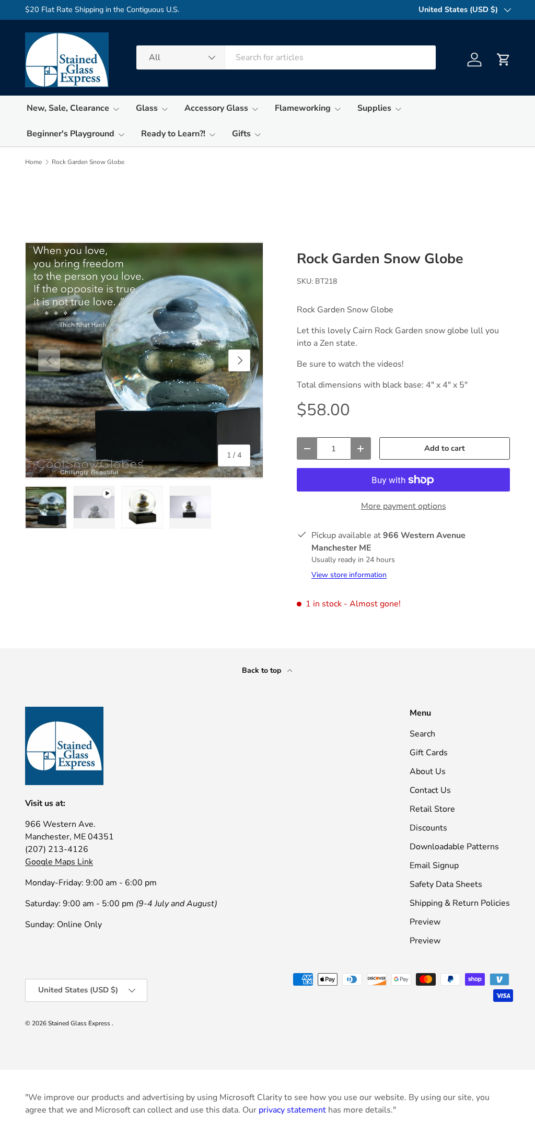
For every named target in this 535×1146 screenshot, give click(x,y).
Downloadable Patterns (454, 846)
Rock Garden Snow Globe (88, 162)
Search (422, 734)
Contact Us (430, 790)
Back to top (262, 670)
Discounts (428, 828)
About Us (428, 771)
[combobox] (286, 57)
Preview (425, 922)
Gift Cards (429, 752)
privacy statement (292, 1110)
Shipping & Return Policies (460, 903)
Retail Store (432, 809)
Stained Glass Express (80, 1023)
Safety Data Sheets (446, 884)
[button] (503, 59)
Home (33, 162)
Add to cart (444, 448)
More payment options (403, 506)
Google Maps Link (59, 862)
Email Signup (434, 865)
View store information (349, 575)
